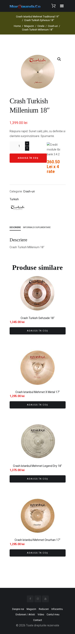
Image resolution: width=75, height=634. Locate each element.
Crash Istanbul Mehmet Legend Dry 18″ (37, 465)
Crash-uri (53, 26)
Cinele (40, 26)
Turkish (14, 199)
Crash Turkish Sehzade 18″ (38, 318)
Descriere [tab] (15, 227)
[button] (59, 59)
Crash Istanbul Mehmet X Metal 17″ (37, 392)
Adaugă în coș (28, 158)
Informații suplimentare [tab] (37, 227)
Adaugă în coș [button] (37, 331)
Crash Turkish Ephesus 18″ (39, 20)
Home (17, 26)
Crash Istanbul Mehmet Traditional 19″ (37, 16)
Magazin (29, 26)
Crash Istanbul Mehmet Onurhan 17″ (37, 540)
